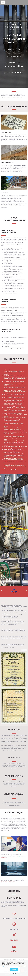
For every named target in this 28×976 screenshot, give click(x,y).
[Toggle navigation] (26, 2)
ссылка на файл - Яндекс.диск (8, 881)
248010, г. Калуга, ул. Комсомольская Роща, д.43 (14, 918)
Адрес (14, 917)
